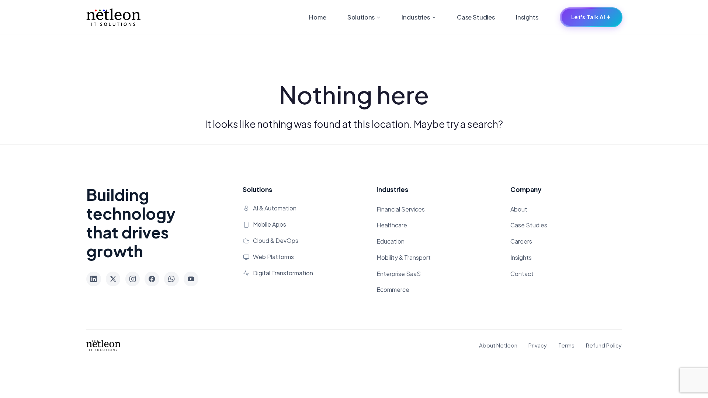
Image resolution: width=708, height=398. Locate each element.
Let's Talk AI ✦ (591, 17)
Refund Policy (604, 345)
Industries (416, 17)
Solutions (361, 17)
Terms (566, 345)
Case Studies (476, 17)
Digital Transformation (283, 273)
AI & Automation (274, 208)
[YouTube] (191, 279)
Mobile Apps (269, 224)
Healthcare (391, 225)
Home (317, 17)
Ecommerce (392, 289)
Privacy (537, 345)
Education (390, 241)
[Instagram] (132, 279)
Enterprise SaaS (398, 273)
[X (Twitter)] (113, 279)
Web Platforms (273, 257)
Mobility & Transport (403, 257)
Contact (522, 273)
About (518, 209)
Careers (521, 241)
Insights (527, 17)
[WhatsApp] (171, 279)
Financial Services (400, 209)
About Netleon (498, 345)
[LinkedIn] (93, 279)
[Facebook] (152, 279)
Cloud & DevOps (275, 240)
